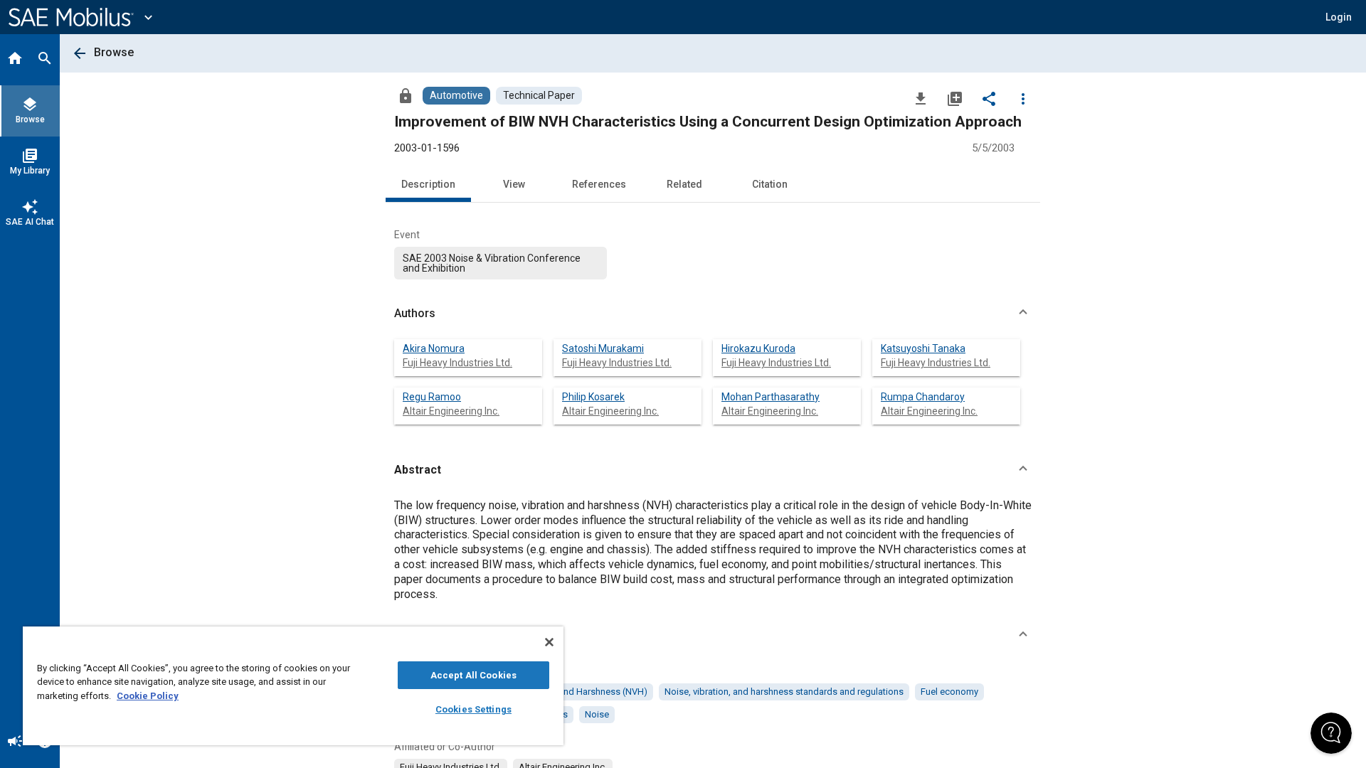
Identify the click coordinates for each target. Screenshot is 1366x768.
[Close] (549, 642)
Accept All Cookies (473, 675)
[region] (293, 685)
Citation (770, 184)
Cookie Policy (148, 695)
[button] (713, 313)
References (599, 184)
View (514, 184)
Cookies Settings (473, 709)
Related (684, 184)
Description (428, 184)
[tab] (15, 59)
